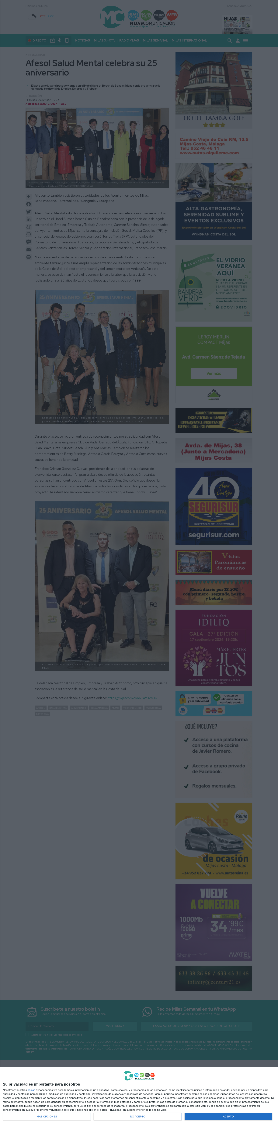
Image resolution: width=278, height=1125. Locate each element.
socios (31, 1090)
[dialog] (139, 1096)
